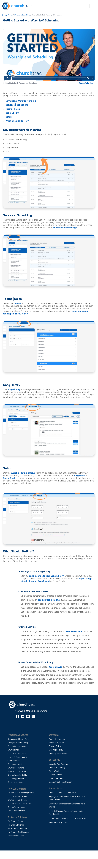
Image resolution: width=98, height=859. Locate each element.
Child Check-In (14, 760)
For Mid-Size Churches (17, 828)
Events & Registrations (17, 757)
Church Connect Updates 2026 (62, 792)
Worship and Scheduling (18, 771)
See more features (15, 782)
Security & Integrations (58, 753)
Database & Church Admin (19, 739)
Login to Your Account (58, 764)
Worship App (55, 667)
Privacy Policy (55, 746)
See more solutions (16, 835)
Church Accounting (16, 768)
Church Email (13, 750)
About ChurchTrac (57, 739)
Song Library (12, 113)
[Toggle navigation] (92, 6)
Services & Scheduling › (65, 227)
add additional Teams (49, 600)
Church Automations (16, 764)
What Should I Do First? (17, 121)
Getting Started (55, 775)
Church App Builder (16, 778)
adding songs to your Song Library (46, 576)
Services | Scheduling (16, 105)
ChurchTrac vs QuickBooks (19, 803)
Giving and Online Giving (18, 742)
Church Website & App (17, 746)
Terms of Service (56, 742)
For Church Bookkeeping (18, 832)
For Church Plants (15, 821)
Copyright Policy (56, 750)
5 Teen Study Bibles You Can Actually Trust (67, 818)
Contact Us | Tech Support (60, 782)
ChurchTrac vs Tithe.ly (17, 796)
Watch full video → (87, 83)
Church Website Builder (17, 775)
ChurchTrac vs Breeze (17, 800)
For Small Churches (16, 825)
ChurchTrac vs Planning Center (21, 793)
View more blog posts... (59, 822)
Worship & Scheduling (22, 15)
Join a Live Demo (56, 778)
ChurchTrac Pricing (57, 767)
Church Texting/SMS (17, 753)
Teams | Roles (12, 109)
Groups (17, 303)
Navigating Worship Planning (20, 101)
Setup (8, 117)
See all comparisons (16, 810)
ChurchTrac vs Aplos (16, 807)
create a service (73, 631)
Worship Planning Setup (23, 473)
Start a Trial (54, 771)
